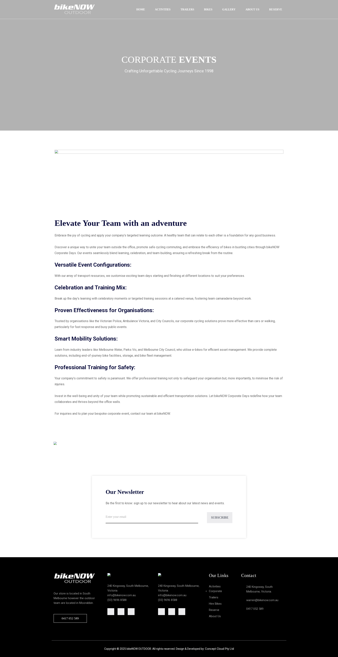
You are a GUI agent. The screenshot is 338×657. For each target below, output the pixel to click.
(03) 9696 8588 (117, 600)
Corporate (215, 591)
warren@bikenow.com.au (262, 600)
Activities (163, 9)
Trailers (187, 9)
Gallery (229, 9)
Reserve (275, 9)
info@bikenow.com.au (121, 595)
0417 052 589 (70, 618)
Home (140, 9)
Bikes (208, 9)
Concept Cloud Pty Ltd (219, 649)
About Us (252, 9)
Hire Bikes (215, 603)
